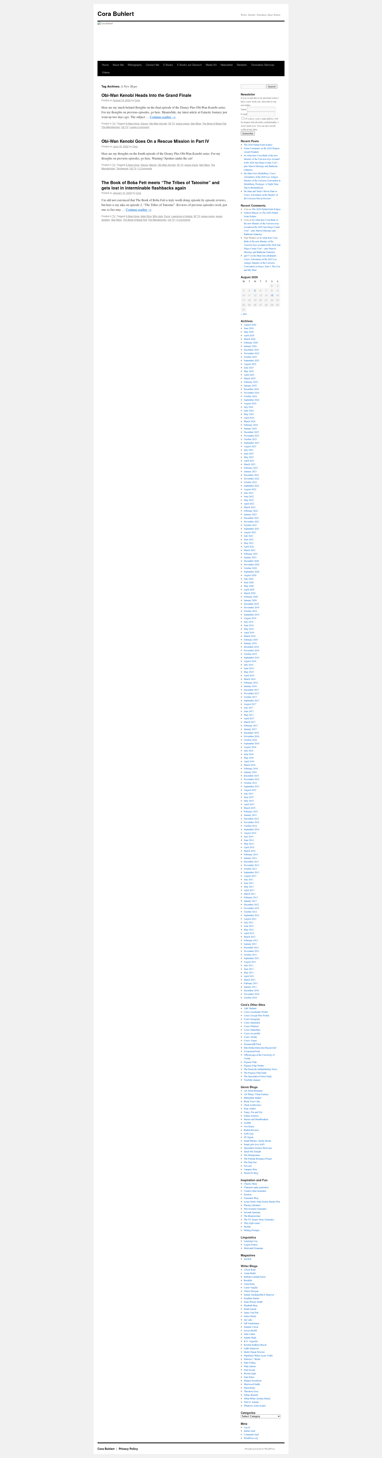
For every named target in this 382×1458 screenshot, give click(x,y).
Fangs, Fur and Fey (253, 1112)
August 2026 (250, 324)
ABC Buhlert (250, 1008)
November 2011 (251, 951)
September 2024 (251, 399)
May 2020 (249, 585)
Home (105, 65)
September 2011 (251, 958)
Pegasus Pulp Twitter (254, 1065)
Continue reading (162, 117)
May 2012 (249, 929)
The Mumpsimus (252, 1155)
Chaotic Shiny (250, 1183)
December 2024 (251, 389)
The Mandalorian (110, 127)
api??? (247, 255)
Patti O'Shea (249, 1362)
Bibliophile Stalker (252, 1097)
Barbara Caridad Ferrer (255, 1276)
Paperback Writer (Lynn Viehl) (258, 1355)
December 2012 (251, 904)
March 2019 (249, 636)
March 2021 (249, 550)
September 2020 (251, 571)
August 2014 (250, 832)
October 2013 (250, 868)
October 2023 (250, 439)
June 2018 (249, 668)
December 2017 (251, 689)
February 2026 (251, 342)
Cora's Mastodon (252, 1022)
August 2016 (250, 746)
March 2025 (249, 378)
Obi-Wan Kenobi (158, 123)
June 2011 (249, 968)
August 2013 (250, 875)
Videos (106, 72)
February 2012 (251, 940)
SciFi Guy (249, 1133)
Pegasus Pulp (250, 1061)
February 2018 (251, 682)
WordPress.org (251, 1438)
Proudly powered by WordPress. (260, 1448)
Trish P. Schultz (251, 1402)
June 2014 (249, 840)
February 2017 (251, 725)
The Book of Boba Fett (214, 123)
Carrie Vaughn (251, 1287)
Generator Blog (251, 1197)
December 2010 (251, 990)
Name (243, 109)
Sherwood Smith (252, 1384)
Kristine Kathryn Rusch (255, 1344)
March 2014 (249, 850)
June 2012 (249, 925)
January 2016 (250, 772)
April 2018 (249, 675)
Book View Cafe (252, 1101)
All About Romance (253, 1090)
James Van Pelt (251, 1312)
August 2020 (250, 575)
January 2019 (250, 643)
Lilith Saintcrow (251, 1348)
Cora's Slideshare (252, 1029)
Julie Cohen (249, 1334)
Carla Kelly (249, 1283)
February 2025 (251, 381)
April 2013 (249, 890)
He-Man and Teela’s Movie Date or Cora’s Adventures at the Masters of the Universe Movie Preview (261, 195)
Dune (167, 216)
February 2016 (251, 768)
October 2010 (250, 997)
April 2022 (249, 503)
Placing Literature (252, 1205)
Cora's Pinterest (251, 1026)
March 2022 (249, 507)
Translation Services (262, 65)
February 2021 (251, 553)
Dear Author (250, 1108)
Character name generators (256, 1187)
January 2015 (250, 814)
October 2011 (250, 954)
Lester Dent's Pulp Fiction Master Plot (262, 1201)
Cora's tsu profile (252, 1033)
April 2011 (249, 976)
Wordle (247, 1226)
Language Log (250, 1240)
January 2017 (250, 729)
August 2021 (250, 532)
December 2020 (251, 560)
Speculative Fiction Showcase (258, 1147)
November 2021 (251, 521)
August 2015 (250, 789)
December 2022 (251, 474)
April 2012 (249, 933)
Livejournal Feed (252, 1051)
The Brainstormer (252, 1215)
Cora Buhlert (115, 13)
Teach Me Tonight (252, 1151)
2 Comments (145, 168)
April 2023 (249, 460)
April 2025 (249, 374)
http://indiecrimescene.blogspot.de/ (260, 1047)
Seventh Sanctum (252, 1212)
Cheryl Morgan (251, 1291)
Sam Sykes (249, 1376)
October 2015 (250, 782)
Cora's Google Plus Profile (256, 1015)
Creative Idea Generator (255, 1190)
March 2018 (249, 678)
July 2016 (248, 750)
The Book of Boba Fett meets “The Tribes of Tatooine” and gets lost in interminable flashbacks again (160, 185)
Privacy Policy (128, 1449)
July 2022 (248, 492)
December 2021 (251, 517)
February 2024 (251, 424)
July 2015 (248, 793)
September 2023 (251, 442)
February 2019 (251, 639)
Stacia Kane (249, 1387)
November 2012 (251, 908)
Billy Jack (158, 216)
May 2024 (249, 414)
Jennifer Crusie (251, 1326)
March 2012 (249, 936)
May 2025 (249, 371)
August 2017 (250, 704)
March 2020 (249, 593)
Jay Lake (248, 1319)
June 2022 (249, 496)
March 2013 (249, 893)
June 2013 (249, 883)
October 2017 (250, 696)
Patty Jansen (250, 1366)
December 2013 (251, 861)
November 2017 (251, 693)
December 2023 (251, 432)
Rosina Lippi (250, 1373)
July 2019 (248, 621)
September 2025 (251, 360)
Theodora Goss (251, 1391)
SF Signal (248, 1137)
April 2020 (249, 589)
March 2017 (249, 721)
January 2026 (250, 346)
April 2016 (249, 761)
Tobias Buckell (251, 1394)
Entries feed (249, 1430)
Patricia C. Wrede (252, 1359)
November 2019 (251, 607)
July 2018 (248, 664)
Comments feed (251, 1434)
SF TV (171, 123)
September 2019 (251, 614)
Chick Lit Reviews (252, 1104)
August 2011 (250, 961)
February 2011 (251, 983)
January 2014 (250, 857)
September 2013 (251, 872)
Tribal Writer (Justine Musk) (257, 1398)
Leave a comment (139, 127)
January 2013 (250, 900)
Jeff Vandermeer (251, 1323)
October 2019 (250, 610)
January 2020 (250, 600)
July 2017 (248, 707)
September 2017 (251, 700)
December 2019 (251, 603)
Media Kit (211, 65)
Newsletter (227, 65)
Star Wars (196, 123)
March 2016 (249, 764)
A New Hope (132, 123)
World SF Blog (251, 1172)
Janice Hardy (250, 1316)
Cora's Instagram (252, 1019)
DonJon (247, 1194)
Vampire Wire (250, 1169)
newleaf (247, 1258)
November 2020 (251, 564)
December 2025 (251, 349)
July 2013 (248, 879)
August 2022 (250, 489)
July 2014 (248, 836)
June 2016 (249, 754)
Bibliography (135, 65)
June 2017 (249, 711)
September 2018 (251, 657)
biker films (146, 216)
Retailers (242, 65)
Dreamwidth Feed (252, 1044)
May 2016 (249, 757)
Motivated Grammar (253, 1248)
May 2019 (249, 628)
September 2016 (251, 743)
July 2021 (248, 535)
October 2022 (250, 482)
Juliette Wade (250, 1337)
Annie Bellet (250, 1273)
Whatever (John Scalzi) (255, 1405)
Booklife (248, 1280)
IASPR (247, 1122)
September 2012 (251, 915)
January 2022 (250, 514)
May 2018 (249, 671)
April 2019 (249, 632)
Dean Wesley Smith (253, 1301)
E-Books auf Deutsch (189, 65)
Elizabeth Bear (250, 1305)
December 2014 (251, 818)
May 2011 (249, 972)
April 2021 (249, 546)
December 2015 (251, 775)
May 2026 (249, 331)
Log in (247, 1427)
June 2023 (249, 453)
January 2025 (250, 385)
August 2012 (250, 918)
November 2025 (251, 353)
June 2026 (249, 328)
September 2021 (251, 528)
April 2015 (249, 804)
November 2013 (251, 865)
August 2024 (250, 403)
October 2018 (250, 653)
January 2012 (250, 943)
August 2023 (250, 446)
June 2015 (249, 797)
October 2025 (250, 356)
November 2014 (251, 822)
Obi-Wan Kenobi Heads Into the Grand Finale (146, 95)
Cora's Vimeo (250, 1040)
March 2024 (249, 421)
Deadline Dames (251, 1298)
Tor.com (247, 1165)
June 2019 (249, 625)
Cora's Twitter (250, 1036)
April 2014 (249, 847)
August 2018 (250, 661)
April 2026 (249, 335)
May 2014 (249, 843)
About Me (118, 65)
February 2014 (251, 854)
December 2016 (251, 732)
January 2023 (250, 471)
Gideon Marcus (251, 212)
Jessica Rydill (250, 1330)
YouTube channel (252, 1079)
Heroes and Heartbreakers (256, 1119)
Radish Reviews (251, 1129)
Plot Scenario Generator (255, 1208)
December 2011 (251, 947)
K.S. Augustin (251, 1341)
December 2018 (251, 646)
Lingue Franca (250, 1244)
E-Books (168, 65)
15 (272, 295)
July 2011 (248, 965)
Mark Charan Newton (254, 1351)
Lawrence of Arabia (181, 216)
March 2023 (249, 464)
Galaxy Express (251, 1115)
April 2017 (249, 718)
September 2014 (251, 829)
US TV (124, 127)
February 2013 (251, 897)
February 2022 (251, 510)
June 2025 (249, 367)
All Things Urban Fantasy (256, 1094)
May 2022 (249, 500)
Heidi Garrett (250, 1308)
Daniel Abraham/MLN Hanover (259, 1294)
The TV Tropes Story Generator (259, 1219)
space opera (182, 123)
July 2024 (248, 406)
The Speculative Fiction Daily (258, 1076)
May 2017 (249, 714)
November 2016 (251, 736)
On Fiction (249, 1126)
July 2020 (248, 578)
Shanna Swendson (252, 1380)
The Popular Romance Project (258, 1158)
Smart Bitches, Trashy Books (257, 1140)
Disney (144, 123)
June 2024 (249, 410)
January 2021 (250, 557)
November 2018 (251, 650)
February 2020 (251, 596)
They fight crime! (252, 1223)
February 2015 (251, 811)
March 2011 (249, 979)
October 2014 (250, 825)
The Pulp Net (250, 1162)
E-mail (244, 114)
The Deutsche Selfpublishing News (260, 1069)
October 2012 (250, 911)
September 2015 (251, 786)
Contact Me (152, 65)
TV (113, 123)
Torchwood (122, 168)
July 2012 (248, 922)
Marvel (153, 164)
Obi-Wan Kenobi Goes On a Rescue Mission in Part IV (155, 141)
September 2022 (251, 485)
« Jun (244, 313)
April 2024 (249, 417)
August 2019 (250, 618)
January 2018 (250, 686)
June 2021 (249, 539)
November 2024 (251, 392)
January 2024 (250, 428)
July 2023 (248, 449)
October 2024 (250, 396)
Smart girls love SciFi (254, 1144)
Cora (137, 100)
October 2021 (250, 525)
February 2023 (251, 467)
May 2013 (249, 886)
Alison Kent (249, 1269)
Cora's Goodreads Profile (256, 1011)
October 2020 (250, 568)
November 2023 (251, 435)
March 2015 (249, 807)
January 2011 (250, 986)
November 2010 (251, 993)
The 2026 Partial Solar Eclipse (258, 144)
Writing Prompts (251, 1230)
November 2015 (251, 779)
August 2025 (250, 363)
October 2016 (250, 739)
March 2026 (249, 338)
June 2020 (249, 582)
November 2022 (251, 478)
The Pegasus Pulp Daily (255, 1072)
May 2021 (249, 542)
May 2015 (249, 800)
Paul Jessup (249, 1369)
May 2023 (249, 457)
